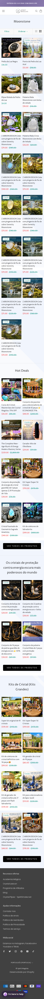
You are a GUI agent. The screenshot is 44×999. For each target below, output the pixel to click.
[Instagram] (16, 951)
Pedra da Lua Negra (9, 61)
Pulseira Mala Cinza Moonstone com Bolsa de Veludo (32, 139)
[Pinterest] (21, 951)
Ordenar (22, 31)
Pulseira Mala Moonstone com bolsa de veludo (32, 100)
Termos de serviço (11, 929)
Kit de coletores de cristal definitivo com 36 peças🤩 (10, 759)
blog (5, 892)
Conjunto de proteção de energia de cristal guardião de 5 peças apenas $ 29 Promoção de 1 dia (10, 488)
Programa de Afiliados (13, 888)
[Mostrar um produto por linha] (36, 31)
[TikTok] (33, 951)
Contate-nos (9, 911)
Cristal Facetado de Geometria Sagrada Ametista (9, 529)
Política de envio (11, 915)
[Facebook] (4, 951)
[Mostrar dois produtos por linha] (40, 31)
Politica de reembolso (13, 920)
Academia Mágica (12, 879)
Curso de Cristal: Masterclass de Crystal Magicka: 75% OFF (11, 408)
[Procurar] (36, 11)
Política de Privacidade (14, 924)
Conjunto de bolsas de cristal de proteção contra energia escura (10, 607)
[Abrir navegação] (3, 11)
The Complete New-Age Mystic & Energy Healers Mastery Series (11, 446)
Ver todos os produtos (22, 546)
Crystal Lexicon (10, 883)
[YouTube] (27, 951)
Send (36, 985)
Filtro (6, 31)
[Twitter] (10, 951)
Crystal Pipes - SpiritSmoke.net (17, 897)
